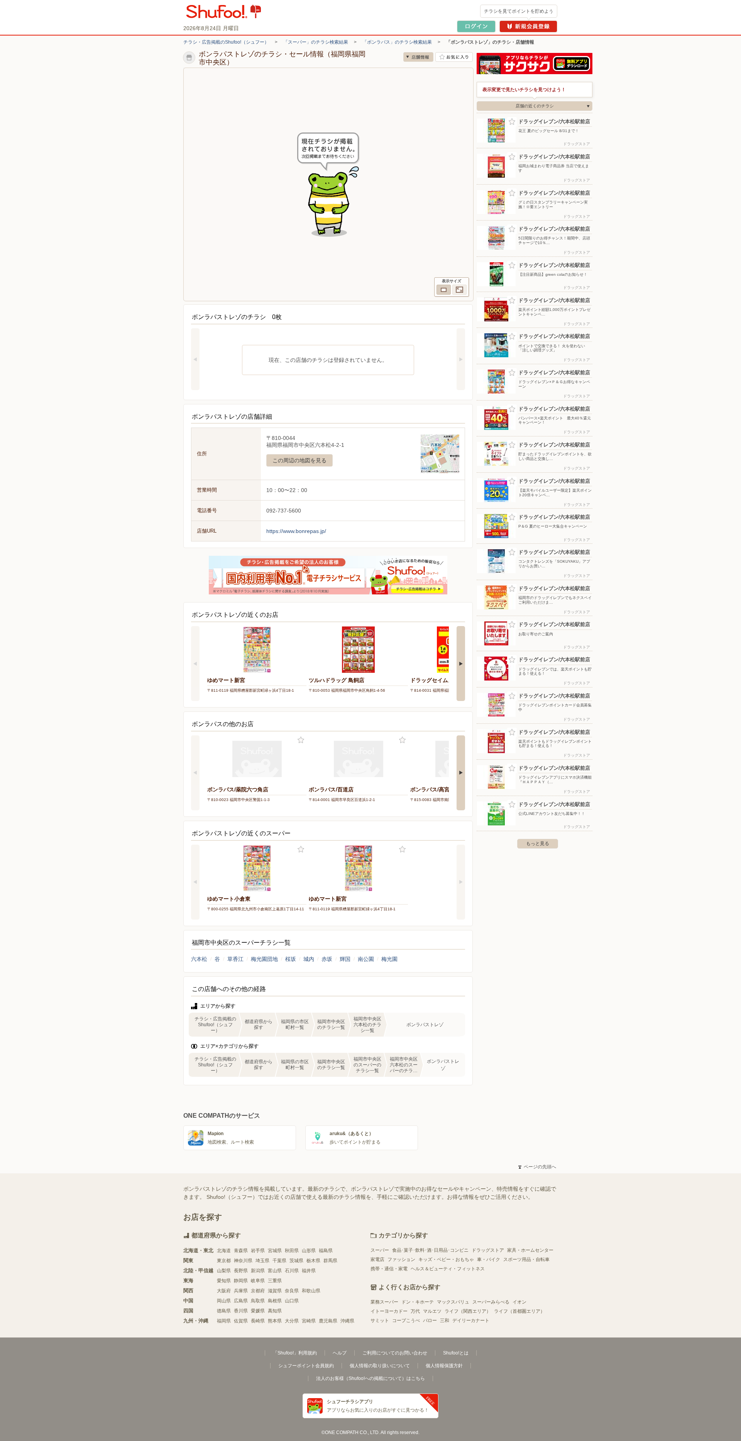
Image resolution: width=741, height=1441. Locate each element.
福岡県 (224, 1321)
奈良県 (292, 1290)
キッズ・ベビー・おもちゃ (446, 1259)
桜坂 (290, 959)
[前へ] (195, 359)
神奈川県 (243, 1260)
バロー (430, 1320)
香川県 (241, 1311)
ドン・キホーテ (417, 1302)
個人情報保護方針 (444, 1365)
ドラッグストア (488, 1250)
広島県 (241, 1301)
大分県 (292, 1321)
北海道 (224, 1250)
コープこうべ (406, 1320)
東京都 (224, 1260)
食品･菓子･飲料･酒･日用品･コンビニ (430, 1250)
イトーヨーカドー (389, 1311)
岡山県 (224, 1301)
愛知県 (224, 1280)
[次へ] (461, 359)
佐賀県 (241, 1321)
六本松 (199, 959)
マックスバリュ (453, 1302)
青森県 (241, 1250)
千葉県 (279, 1260)
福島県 (326, 1250)
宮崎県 (309, 1321)
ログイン (476, 26)
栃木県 (313, 1260)
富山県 (275, 1270)
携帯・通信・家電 (389, 1268)
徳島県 (224, 1311)
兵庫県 (241, 1290)
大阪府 (224, 1290)
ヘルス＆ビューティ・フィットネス (448, 1268)
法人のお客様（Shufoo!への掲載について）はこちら (370, 1378)
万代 (415, 1311)
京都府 (258, 1290)
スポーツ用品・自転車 (526, 1259)
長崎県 (258, 1321)
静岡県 (241, 1280)
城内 (308, 959)
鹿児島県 (328, 1321)
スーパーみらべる (490, 1302)
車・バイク (488, 1259)
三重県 (275, 1280)
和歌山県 (311, 1290)
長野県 (241, 1270)
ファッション (401, 1259)
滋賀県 (275, 1290)
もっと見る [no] (537, 843)
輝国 (345, 959)
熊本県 (275, 1321)
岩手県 (258, 1250)
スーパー (379, 1250)
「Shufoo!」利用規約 (295, 1353)
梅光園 (389, 959)
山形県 (309, 1250)
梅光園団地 (264, 959)
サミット (379, 1320)
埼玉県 (262, 1260)
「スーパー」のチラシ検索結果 (315, 42)
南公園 (366, 959)
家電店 (377, 1259)
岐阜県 (258, 1280)
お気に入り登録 (301, 740)
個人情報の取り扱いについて (380, 1365)
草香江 (235, 959)
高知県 (275, 1311)
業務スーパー (384, 1302)
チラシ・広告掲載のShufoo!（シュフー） (226, 42)
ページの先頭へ (537, 1166)
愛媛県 (258, 1311)
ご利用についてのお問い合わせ (394, 1353)
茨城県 (296, 1260)
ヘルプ (340, 1353)
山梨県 (224, 1270)
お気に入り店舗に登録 (454, 57)
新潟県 (258, 1270)
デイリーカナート (470, 1320)
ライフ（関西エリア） (468, 1311)
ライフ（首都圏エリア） (519, 1311)
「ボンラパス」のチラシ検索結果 (397, 42)
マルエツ (432, 1311)
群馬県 (330, 1260)
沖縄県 (347, 1321)
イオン (519, 1302)
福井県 (309, 1270)
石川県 (292, 1270)
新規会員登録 (528, 26)
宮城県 (275, 1250)
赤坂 (326, 959)
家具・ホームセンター (530, 1250)
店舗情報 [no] (418, 57)
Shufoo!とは (456, 1353)
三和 (444, 1320)
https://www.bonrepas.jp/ (296, 531)
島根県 (275, 1301)
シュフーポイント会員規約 (306, 1365)
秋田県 (292, 1250)
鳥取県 (258, 1301)
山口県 (292, 1301)
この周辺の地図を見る (299, 460)
